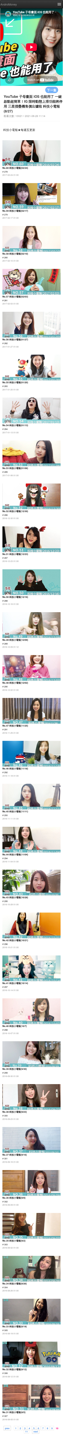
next (35, 1431)
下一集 (52, 90)
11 (26, 1431)
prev (7, 1428)
